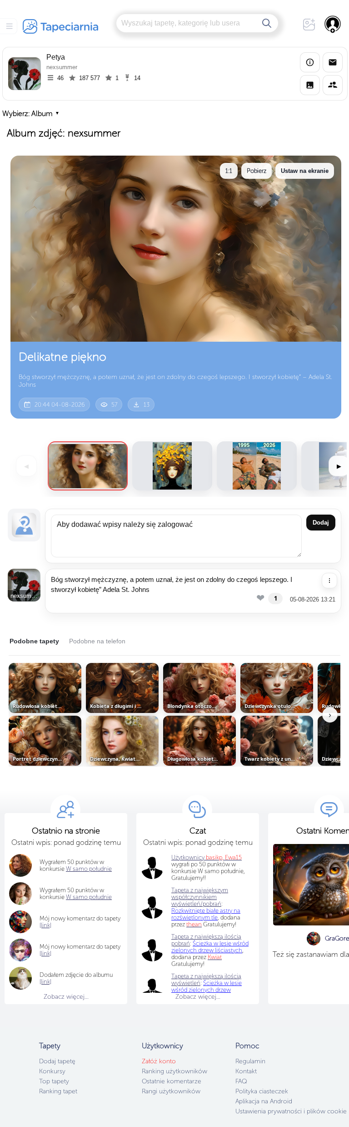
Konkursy (52, 1071)
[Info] (310, 62)
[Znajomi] (333, 85)
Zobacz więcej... (66, 997)
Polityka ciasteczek (261, 1091)
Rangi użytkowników (171, 1091)
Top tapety (54, 1081)
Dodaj (321, 522)
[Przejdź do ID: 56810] (257, 465)
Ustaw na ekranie (305, 170)
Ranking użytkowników (174, 1071)
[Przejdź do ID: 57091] (88, 465)
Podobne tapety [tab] (34, 641)
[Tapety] (310, 85)
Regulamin (250, 1061)
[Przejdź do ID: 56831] (172, 465)
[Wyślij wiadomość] (333, 62)
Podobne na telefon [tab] (97, 641)
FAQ (241, 1081)
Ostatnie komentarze (171, 1081)
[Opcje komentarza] (329, 580)
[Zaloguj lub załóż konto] (333, 24)
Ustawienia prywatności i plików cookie (291, 1111)
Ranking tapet (58, 1091)
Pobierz (256, 170)
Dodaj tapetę (57, 1061)
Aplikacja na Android (263, 1101)
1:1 (228, 170)
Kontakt (246, 1071)
